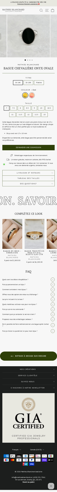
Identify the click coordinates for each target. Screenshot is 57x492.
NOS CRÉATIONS (28, 369)
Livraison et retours (28, 173)
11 (12, 114)
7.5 (13, 108)
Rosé (32, 95)
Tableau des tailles (29, 178)
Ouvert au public (29, 482)
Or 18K (28, 82)
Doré (25, 95)
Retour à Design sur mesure (30, 356)
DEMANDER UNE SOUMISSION (28, 147)
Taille (28, 103)
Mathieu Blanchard (28, 65)
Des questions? (28, 184)
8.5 (27, 108)
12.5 (36, 114)
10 (41, 108)
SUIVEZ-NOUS (27, 381)
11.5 (20, 114)
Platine (39, 82)
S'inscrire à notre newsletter (28, 388)
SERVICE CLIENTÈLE (27, 375)
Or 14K (18, 82)
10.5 (49, 108)
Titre (28, 78)
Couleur (28, 90)
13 (45, 114)
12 (29, 114)
